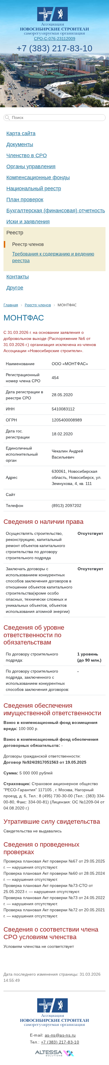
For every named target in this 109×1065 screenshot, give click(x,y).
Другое (14, 288)
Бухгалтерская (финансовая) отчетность (55, 210)
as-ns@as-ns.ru (60, 1035)
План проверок (24, 199)
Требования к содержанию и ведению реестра (53, 257)
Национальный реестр (33, 188)
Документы (19, 144)
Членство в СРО (26, 155)
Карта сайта (20, 133)
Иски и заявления (28, 221)
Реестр (14, 233)
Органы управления (31, 166)
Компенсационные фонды (38, 177)
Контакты (17, 277)
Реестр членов (28, 244)
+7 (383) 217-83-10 (54, 48)
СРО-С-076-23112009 (54, 38)
